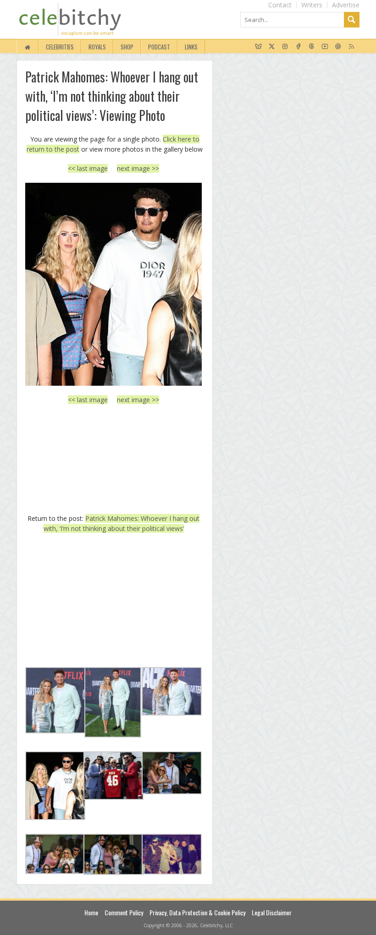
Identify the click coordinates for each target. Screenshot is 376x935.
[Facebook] (298, 47)
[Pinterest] (338, 47)
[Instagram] (285, 47)
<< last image (88, 168)
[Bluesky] (258, 47)
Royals (97, 46)
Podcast (159, 46)
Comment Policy (124, 912)
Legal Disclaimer (272, 912)
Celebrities (60, 46)
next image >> (138, 168)
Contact (280, 4)
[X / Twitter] (271, 47)
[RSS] (351, 47)
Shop (127, 46)
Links (191, 46)
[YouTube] (324, 47)
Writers (311, 4)
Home (91, 912)
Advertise (345, 4)
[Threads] (311, 47)
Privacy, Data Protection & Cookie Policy (197, 912)
